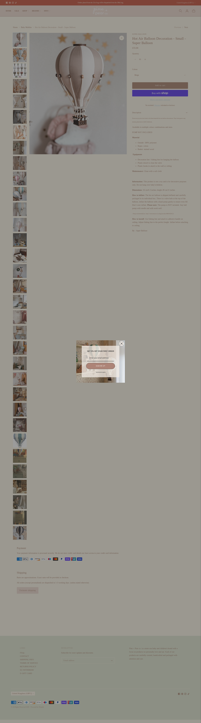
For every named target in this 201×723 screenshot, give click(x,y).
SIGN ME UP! (100, 366)
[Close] (121, 343)
